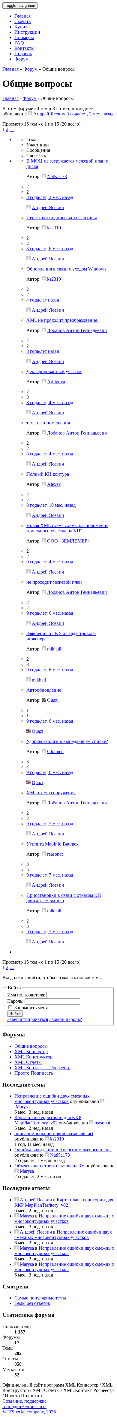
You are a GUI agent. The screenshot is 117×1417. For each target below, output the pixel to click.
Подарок (23, 53)
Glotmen (55, 751)
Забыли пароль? (65, 1019)
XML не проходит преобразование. (62, 320)
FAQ (19, 42)
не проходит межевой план (54, 582)
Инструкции (27, 32)
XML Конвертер (31, 1051)
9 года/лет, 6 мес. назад (49, 613)
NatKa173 (57, 176)
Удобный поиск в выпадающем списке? (67, 741)
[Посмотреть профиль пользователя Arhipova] (44, 381)
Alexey (54, 484)
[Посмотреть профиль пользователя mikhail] (44, 648)
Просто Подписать (33, 1073)
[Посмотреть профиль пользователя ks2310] (44, 227)
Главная (22, 15)
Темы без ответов (32, 1303)
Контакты (24, 48)
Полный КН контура (47, 474)
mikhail (54, 648)
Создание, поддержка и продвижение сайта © (29, 1406)
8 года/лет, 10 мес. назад (51, 505)
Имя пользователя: (26, 994)
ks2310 (54, 227)
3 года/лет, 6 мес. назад (49, 248)
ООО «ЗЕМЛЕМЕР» (68, 540)
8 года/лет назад (42, 351)
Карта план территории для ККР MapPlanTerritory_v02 (47, 1120)
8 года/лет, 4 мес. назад (49, 402)
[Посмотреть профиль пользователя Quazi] (44, 700)
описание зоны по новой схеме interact (53, 1133)
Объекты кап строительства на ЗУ (49, 1165)
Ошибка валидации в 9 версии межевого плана (63, 1149)
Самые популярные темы (40, 1297)
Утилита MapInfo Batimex (52, 843)
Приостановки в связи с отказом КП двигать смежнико (63, 898)
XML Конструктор (33, 1056)
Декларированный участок (54, 371)
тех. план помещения (48, 422)
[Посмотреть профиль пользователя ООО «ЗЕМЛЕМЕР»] (44, 540)
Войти (15, 1013)
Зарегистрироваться (27, 1019)
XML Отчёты (28, 1062)
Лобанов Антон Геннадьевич (77, 330)
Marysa (23, 1106)
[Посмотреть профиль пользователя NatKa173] (44, 176)
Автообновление (43, 690)
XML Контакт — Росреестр (42, 1067)
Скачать (22, 21)
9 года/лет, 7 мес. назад (49, 823)
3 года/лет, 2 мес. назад (90, 113)
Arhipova (56, 381)
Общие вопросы (31, 1046)
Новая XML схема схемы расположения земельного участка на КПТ (67, 528)
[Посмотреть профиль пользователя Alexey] (44, 484)
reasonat (55, 854)
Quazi (52, 700)
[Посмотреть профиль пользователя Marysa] (102, 1101)
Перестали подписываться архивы (61, 217)
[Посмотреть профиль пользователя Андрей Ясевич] (30, 113)
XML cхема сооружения (51, 792)
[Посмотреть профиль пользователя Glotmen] (44, 751)
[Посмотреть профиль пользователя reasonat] (44, 854)
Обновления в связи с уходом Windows (66, 268)
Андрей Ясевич (49, 113)
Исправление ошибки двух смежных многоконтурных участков (52, 1098)
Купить (21, 26)
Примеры (24, 37)
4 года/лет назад (42, 299)
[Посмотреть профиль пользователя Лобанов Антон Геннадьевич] (44, 330)
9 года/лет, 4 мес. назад (49, 561)
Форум (21, 58)
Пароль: (16, 1001)
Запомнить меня (31, 1007)
